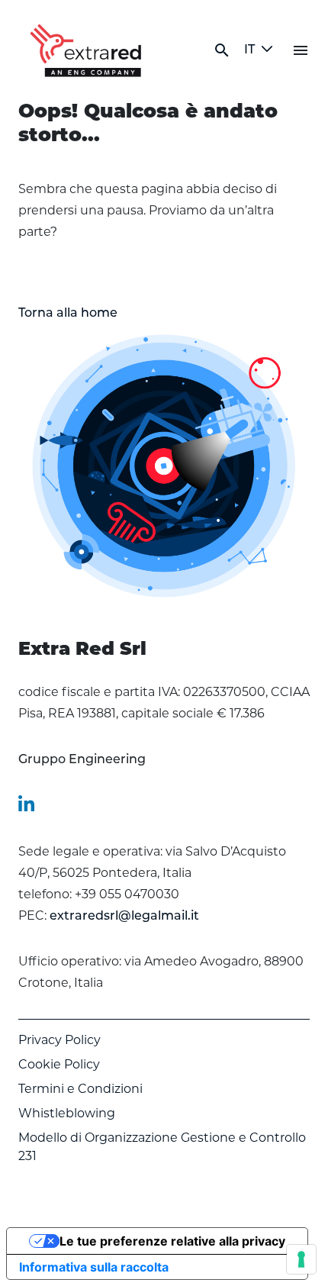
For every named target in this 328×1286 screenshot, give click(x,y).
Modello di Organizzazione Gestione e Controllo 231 (162, 1148)
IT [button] (249, 50)
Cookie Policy (59, 1065)
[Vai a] (88, 50)
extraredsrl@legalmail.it (124, 917)
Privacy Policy (59, 1041)
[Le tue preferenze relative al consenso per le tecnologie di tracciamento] (301, 1259)
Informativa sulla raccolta (94, 1267)
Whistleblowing (66, 1114)
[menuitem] (82, 760)
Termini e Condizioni (80, 1090)
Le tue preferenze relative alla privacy (172, 1241)
